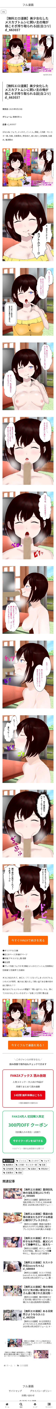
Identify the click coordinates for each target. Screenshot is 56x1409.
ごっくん (22, 1160)
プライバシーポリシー (41, 1390)
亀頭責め (9, 1164)
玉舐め (33, 1168)
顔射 (20, 1172)
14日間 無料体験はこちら (28, 1095)
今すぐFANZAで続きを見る (28, 940)
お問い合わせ (28, 1395)
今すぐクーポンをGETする (28, 1141)
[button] (50, 764)
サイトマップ (15, 1390)
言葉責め (9, 1172)
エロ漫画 (9, 1160)
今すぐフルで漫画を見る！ (28, 1045)
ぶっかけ (35, 1160)
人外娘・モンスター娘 (27, 1164)
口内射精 (9, 1168)
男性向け (45, 1168)
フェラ (46, 1160)
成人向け (22, 1168)
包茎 (43, 1164)
